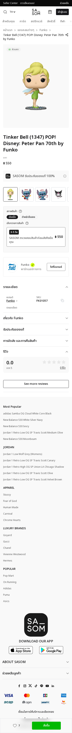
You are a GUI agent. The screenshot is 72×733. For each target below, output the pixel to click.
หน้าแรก (7, 30)
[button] (5, 12)
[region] (36, 86)
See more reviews (36, 384)
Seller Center (10, 3)
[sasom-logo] (36, 11)
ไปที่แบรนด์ (56, 267)
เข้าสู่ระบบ (62, 12)
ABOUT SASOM (14, 662)
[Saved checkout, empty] (50, 12)
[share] (67, 35)
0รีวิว (63, 367)
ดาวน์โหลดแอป (27, 3)
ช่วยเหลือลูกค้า (11, 673)
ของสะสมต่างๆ (26, 30)
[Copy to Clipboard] (62, 300)
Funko (43, 30)
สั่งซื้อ (46, 725)
